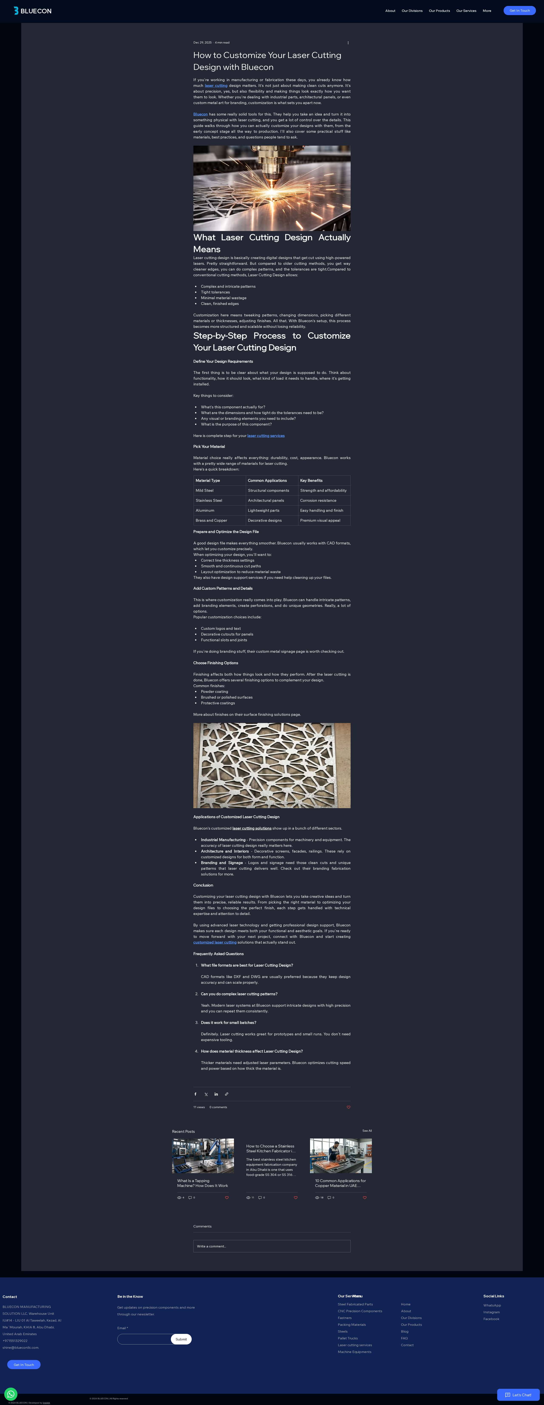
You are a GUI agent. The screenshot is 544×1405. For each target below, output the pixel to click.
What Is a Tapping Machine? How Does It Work (202, 1183)
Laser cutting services (355, 1345)
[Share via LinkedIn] (216, 1094)
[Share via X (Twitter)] (206, 1094)
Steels (343, 1331)
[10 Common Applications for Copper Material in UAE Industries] (341, 1156)
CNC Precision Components (360, 1311)
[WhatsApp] (10, 1394)
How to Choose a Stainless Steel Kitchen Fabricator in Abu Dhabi (270, 1148)
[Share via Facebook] (195, 1094)
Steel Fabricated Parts (355, 1304)
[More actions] (348, 42)
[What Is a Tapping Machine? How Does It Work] (203, 1156)
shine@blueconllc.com (20, 1347)
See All (367, 1131)
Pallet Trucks (348, 1338)
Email (121, 1328)
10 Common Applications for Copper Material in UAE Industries (340, 1183)
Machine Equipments (354, 1352)
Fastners (345, 1318)
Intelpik (46, 1403)
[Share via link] (227, 1094)
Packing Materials (352, 1324)
